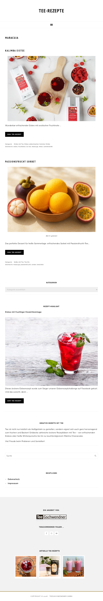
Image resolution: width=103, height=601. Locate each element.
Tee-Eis (27, 262)
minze (41, 146)
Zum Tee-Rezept (14, 134)
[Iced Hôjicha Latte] (49, 576)
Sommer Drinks (44, 144)
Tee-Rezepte (51, 11)
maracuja (35, 146)
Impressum (13, 483)
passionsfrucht (26, 264)
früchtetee (21, 146)
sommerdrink (48, 146)
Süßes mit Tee (19, 262)
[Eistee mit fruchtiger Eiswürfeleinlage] (51, 385)
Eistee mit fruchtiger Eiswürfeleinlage (23, 312)
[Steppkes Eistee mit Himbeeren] (25, 576)
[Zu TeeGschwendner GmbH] (51, 519)
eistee (15, 146)
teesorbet (40, 264)
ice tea (28, 146)
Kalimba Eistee (15, 50)
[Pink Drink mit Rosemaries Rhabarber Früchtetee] (73, 576)
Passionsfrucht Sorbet (20, 161)
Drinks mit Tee (19, 144)
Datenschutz (14, 479)
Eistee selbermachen (31, 144)
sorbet (34, 264)
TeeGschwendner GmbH (60, 596)
